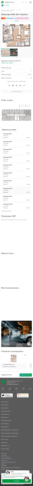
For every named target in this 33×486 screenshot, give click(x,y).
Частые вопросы (6, 458)
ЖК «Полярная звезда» (6, 420)
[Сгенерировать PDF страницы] (13, 85)
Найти (28, 137)
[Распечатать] (16, 85)
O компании (5, 457)
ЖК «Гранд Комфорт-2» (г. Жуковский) (9, 433)
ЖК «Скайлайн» (4, 401)
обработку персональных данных (11, 476)
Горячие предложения (8, 462)
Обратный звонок (26, 375)
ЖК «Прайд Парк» (5, 423)
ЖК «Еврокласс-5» (5, 426)
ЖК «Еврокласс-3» (5, 445)
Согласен (16, 481)
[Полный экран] (28, 105)
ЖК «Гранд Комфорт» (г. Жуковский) (9, 436)
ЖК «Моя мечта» (5, 417)
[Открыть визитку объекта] (9, 85)
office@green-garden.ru (13, 384)
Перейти (5, 137)
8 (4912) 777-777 (9, 2)
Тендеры (4, 455)
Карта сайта (5, 469)
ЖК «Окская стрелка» (6, 411)
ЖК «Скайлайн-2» (5, 405)
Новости (4, 453)
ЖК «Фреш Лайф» (5, 448)
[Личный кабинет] (26, 2)
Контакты (4, 460)
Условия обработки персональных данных (12, 484)
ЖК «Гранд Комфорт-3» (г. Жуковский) (9, 430)
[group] (16, 34)
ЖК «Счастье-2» (4, 439)
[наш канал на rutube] (16, 388)
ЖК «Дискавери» (5, 408)
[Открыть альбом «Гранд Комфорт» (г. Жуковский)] (20, 85)
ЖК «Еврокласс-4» (5, 414)
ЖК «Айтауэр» (4, 442)
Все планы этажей (6, 211)
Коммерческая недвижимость (11, 467)
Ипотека (4, 466)
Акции (3, 464)
